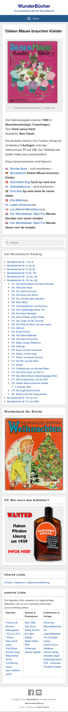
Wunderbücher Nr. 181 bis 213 (22, 397)
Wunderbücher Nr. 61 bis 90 (21, 269)
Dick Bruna (30, 626)
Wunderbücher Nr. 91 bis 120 (21, 272)
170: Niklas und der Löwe (23, 353)
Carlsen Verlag (51, 652)
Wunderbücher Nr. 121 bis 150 (22, 276)
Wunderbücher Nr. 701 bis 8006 (23, 401)
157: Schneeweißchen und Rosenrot (29, 306)
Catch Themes (43, 707)
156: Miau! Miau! (19, 302)
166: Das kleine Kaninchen (24, 339)
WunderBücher (34, 6)
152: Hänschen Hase (21, 287)
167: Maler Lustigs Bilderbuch (26, 342)
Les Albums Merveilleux (25, 209)
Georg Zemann (32, 630)
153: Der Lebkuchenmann (24, 291)
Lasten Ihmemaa (20, 205)
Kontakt (8, 582)
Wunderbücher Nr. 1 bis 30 (20, 261)
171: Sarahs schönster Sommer (27, 357)
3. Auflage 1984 (23, 386)
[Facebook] (31, 692)
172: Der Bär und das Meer (24, 361)
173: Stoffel (16, 364)
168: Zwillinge (18, 346)
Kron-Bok (16, 191)
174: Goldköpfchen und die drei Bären (30, 368)
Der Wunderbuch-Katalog (23, 254)
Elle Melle (16, 200)
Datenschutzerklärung (38, 582)
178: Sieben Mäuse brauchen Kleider (29, 383)
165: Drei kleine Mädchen (24, 335)
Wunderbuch (18, 173)
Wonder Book (18, 169)
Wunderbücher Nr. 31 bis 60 (21, 265)
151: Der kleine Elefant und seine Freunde (32, 283)
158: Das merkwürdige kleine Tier (28, 309)
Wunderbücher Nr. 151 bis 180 (22, 280)
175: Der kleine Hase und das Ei (27, 372)
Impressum (19, 582)
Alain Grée (30, 622)
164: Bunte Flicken (20, 331)
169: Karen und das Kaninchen (26, 350)
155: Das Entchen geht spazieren (28, 298)
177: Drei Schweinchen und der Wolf (29, 379)
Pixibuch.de (12, 622)
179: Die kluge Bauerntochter (25, 390)
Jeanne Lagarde (33, 652)
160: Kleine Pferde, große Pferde (27, 317)
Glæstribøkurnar (20, 186)
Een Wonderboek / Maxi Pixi (27, 214)
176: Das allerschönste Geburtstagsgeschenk (34, 375)
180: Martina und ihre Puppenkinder (29, 394)
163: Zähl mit (17, 328)
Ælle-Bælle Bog (20, 182)
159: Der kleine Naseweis (24, 313)
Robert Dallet (31, 641)
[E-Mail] (39, 692)
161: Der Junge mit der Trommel (27, 320)
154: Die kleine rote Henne (24, 294)
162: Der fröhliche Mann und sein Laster (31, 324)
